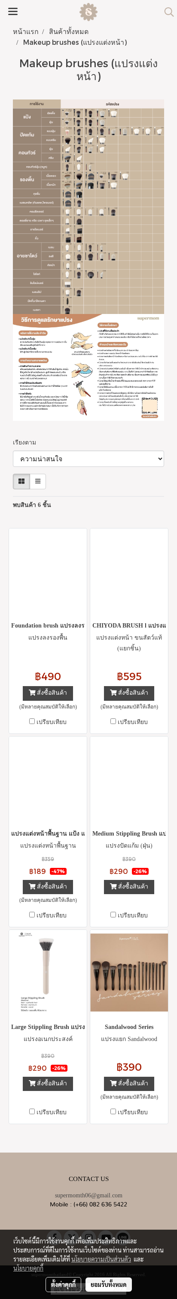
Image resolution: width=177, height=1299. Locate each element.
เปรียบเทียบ (52, 722)
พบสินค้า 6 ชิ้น (32, 505)
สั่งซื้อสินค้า (51, 693)
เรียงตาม (27, 442)
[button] (166, 12)
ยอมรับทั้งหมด (109, 1284)
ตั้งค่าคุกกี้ (63, 1284)
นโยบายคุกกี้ (28, 1268)
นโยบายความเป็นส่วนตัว (101, 1259)
